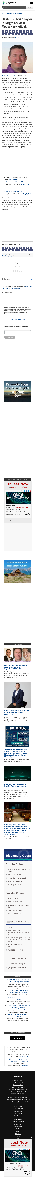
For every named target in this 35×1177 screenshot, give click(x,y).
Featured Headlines (18, 1122)
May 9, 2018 (25, 184)
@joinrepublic (13, 1059)
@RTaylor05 (13, 179)
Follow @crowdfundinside (17, 320)
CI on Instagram (18, 1113)
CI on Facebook (18, 1109)
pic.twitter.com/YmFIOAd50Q (18, 1061)
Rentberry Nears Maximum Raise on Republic (18, 999)
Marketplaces (18, 1126)
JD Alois (17, 38)
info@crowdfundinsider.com (19, 1097)
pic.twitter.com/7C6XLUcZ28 (14, 182)
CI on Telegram (18, 1116)
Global (18, 1136)
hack (6, 256)
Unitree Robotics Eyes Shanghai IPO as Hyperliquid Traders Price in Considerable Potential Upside (18, 1007)
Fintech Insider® (18, 1082)
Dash (3, 256)
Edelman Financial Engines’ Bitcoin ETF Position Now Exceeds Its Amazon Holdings (18, 981)
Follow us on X (17, 1038)
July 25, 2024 (24, 1065)
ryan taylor (10, 256)
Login (31, 279)
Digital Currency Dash (9, 76)
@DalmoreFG (23, 1056)
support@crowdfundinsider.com (20, 1099)
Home (3, 13)
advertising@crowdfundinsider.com (21, 1102)
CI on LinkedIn (18, 1111)
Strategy (18, 1131)
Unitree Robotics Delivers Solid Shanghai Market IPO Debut (19, 991)
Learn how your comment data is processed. (17, 287)
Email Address (8, 329)
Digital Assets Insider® (18, 1087)
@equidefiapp (23, 1059)
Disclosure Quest (18, 1085)
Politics (18, 1129)
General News (18, 1124)
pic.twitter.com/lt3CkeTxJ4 (13, 191)
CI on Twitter (18, 1106)
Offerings (18, 1134)
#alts (14, 1056)
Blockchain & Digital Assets (14, 13)
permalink (22, 256)
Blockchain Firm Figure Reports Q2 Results (18, 1015)
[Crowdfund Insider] (9, 3)
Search (30, 7)
